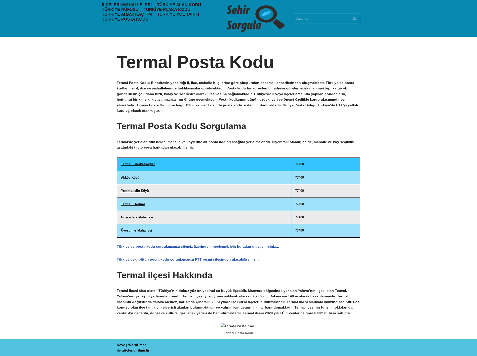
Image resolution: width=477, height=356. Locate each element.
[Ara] (354, 18)
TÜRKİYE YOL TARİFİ (178, 14)
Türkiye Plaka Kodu (167, 9)
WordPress (137, 345)
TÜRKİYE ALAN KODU (179, 4)
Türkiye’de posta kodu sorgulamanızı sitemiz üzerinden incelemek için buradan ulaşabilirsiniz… (198, 246)
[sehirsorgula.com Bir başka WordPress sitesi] (255, 18)
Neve (121, 345)
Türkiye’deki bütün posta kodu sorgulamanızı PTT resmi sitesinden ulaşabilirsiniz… (188, 259)
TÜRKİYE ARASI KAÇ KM (127, 14)
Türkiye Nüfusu (120, 9)
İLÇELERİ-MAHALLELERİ (127, 4)
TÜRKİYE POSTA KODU (125, 19)
